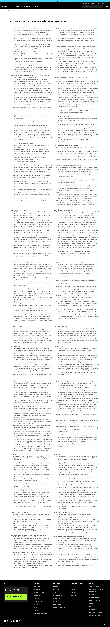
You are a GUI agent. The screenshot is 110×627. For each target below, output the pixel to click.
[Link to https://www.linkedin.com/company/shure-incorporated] (11, 621)
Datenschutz (87, 624)
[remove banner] (109, 1)
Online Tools (92, 594)
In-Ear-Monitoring (39, 601)
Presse (73, 589)
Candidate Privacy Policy (59, 607)
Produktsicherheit (94, 609)
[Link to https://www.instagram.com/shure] (9, 621)
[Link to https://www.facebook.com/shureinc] (5, 621)
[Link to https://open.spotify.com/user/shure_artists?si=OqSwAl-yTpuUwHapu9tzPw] (14, 621)
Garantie (91, 603)
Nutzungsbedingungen (95, 624)
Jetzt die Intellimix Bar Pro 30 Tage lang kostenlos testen (55, 1)
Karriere (55, 592)
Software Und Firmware (95, 600)
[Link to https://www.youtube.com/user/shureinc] (16, 621)
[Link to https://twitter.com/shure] (7, 621)
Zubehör (36, 607)
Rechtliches (103, 624)
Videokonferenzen (39, 592)
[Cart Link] (106, 6)
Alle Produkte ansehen (40, 613)
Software (36, 610)
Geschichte (56, 589)
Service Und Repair (94, 586)
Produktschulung (94, 597)
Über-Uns (55, 586)
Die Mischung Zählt (58, 595)
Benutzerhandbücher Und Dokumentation (96, 590)
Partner (55, 601)
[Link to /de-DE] (7, 6)
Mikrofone (37, 586)
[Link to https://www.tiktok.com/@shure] (19, 621)
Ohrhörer (36, 598)
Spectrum (73, 595)
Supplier (91, 606)
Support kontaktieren (95, 615)
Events (73, 592)
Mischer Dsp (37, 604)
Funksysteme (38, 589)
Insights (73, 586)
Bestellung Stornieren (95, 612)
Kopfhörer (37, 595)
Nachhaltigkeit (57, 598)
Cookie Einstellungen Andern (60, 604)
